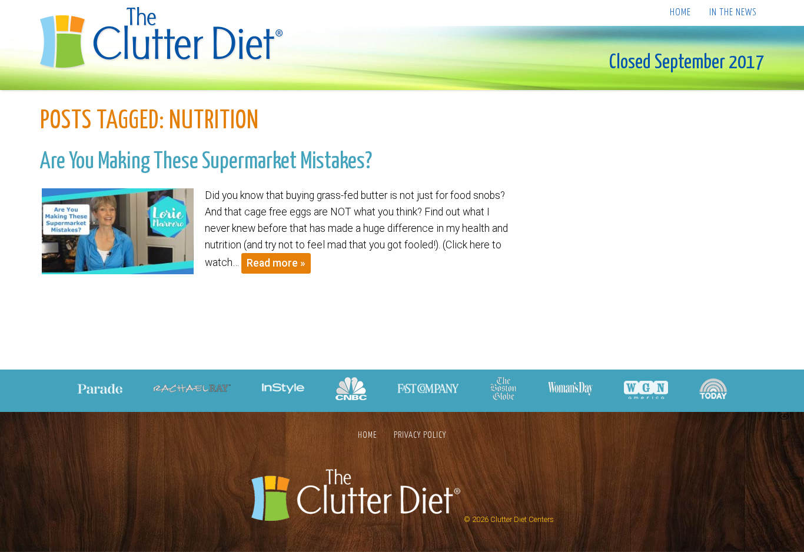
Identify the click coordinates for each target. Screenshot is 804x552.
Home (680, 13)
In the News (732, 13)
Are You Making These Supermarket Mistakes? (206, 162)
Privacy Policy (420, 435)
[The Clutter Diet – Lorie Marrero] (165, 39)
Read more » (276, 263)
